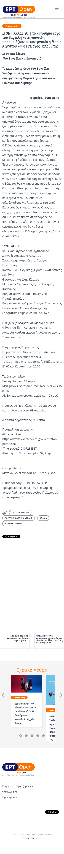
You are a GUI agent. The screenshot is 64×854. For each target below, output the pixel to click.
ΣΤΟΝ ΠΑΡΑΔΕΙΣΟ (20, 512)
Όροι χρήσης (10, 797)
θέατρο (43, 518)
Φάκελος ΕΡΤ (9, 791)
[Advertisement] (32, 582)
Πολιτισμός (12, 26)
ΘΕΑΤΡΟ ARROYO (13, 523)
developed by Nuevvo (32, 838)
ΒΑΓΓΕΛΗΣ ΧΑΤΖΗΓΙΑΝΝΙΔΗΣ (18, 518)
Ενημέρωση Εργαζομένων (17, 786)
